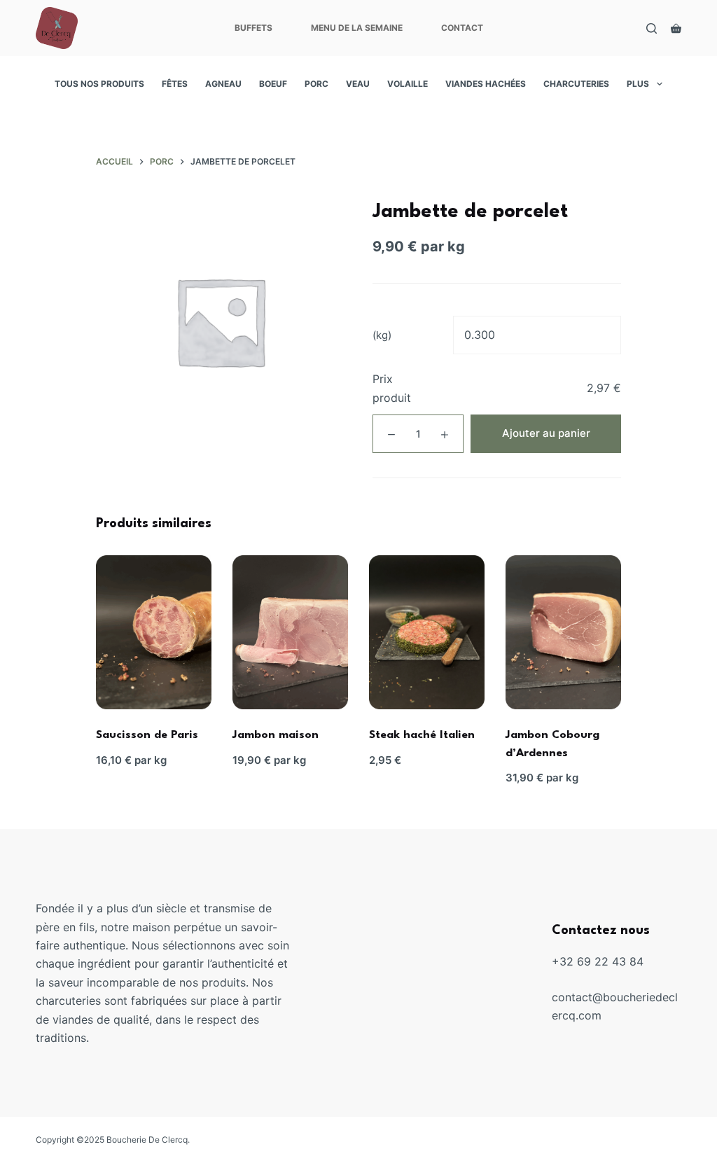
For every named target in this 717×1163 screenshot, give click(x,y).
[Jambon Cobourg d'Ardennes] (563, 632)
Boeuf (273, 83)
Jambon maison (275, 735)
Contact (462, 27)
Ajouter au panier (546, 433)
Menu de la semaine (357, 27)
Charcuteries (576, 83)
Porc (316, 83)
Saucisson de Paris (147, 735)
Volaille (407, 83)
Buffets (253, 27)
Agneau (223, 83)
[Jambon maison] (290, 632)
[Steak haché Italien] (427, 632)
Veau (358, 83)
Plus (638, 83)
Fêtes (175, 83)
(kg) (382, 335)
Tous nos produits (99, 83)
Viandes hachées (485, 83)
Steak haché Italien (422, 735)
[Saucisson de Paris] (153, 632)
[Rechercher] (651, 28)
